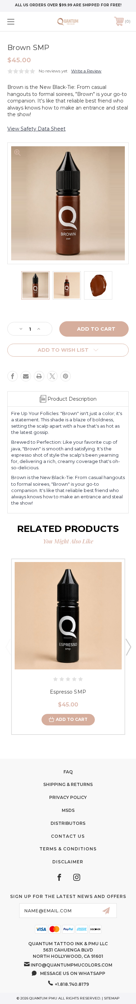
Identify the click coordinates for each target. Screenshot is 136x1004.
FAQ (68, 771)
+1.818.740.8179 (72, 984)
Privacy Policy (68, 797)
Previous (8, 646)
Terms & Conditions (68, 848)
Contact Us (68, 836)
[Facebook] (12, 376)
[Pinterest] (65, 376)
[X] (52, 376)
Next (127, 646)
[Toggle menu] (19, 21)
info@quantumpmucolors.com (71, 965)
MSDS (68, 810)
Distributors (68, 823)
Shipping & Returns (68, 784)
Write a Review (86, 70)
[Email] (26, 376)
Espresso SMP (68, 692)
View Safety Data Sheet (36, 129)
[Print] (39, 376)
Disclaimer (67, 861)
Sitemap (112, 998)
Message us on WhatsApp (72, 973)
